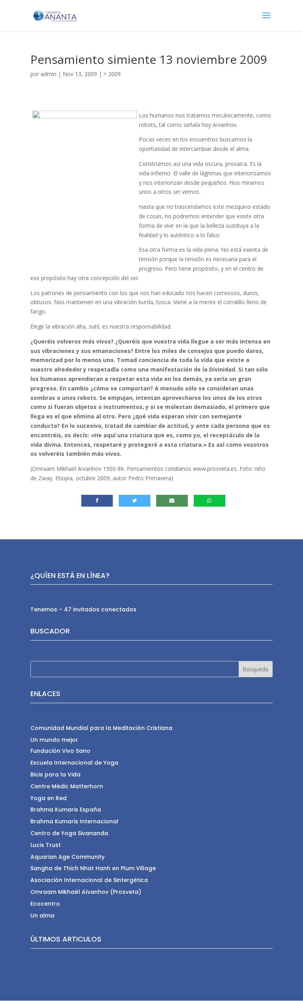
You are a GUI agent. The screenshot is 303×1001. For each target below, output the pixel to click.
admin (48, 74)
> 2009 (112, 74)
